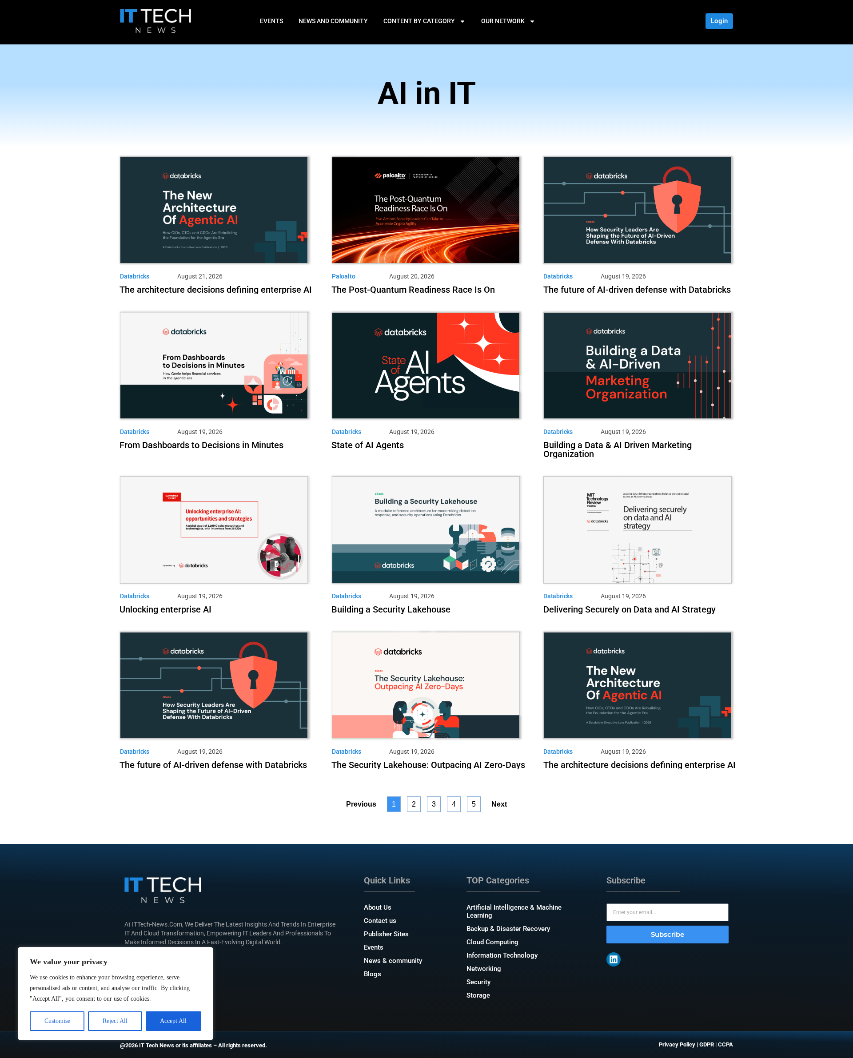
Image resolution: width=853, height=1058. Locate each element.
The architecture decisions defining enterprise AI (216, 289)
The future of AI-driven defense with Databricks (637, 289)
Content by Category (419, 20)
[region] (115, 993)
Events (271, 20)
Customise (57, 1021)
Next (499, 804)
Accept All (173, 1021)
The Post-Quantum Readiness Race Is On (413, 289)
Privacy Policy (677, 1044)
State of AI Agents (367, 445)
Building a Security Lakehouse (390, 609)
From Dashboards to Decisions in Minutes (201, 445)
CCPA (725, 1044)
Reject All (115, 1021)
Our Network (503, 20)
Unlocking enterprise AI (165, 609)
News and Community (333, 20)
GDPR (706, 1044)
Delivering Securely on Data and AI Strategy (629, 609)
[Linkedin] (613, 959)
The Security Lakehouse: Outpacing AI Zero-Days (428, 765)
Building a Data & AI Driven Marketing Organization (617, 449)
